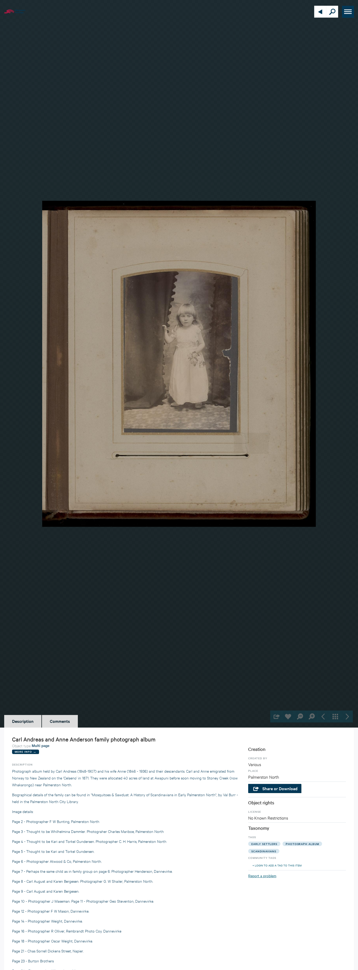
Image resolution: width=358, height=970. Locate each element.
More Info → (25, 752)
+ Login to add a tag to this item (277, 865)
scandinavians (263, 851)
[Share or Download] (276, 716)
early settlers (264, 844)
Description (23, 721)
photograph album (302, 844)
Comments (60, 721)
